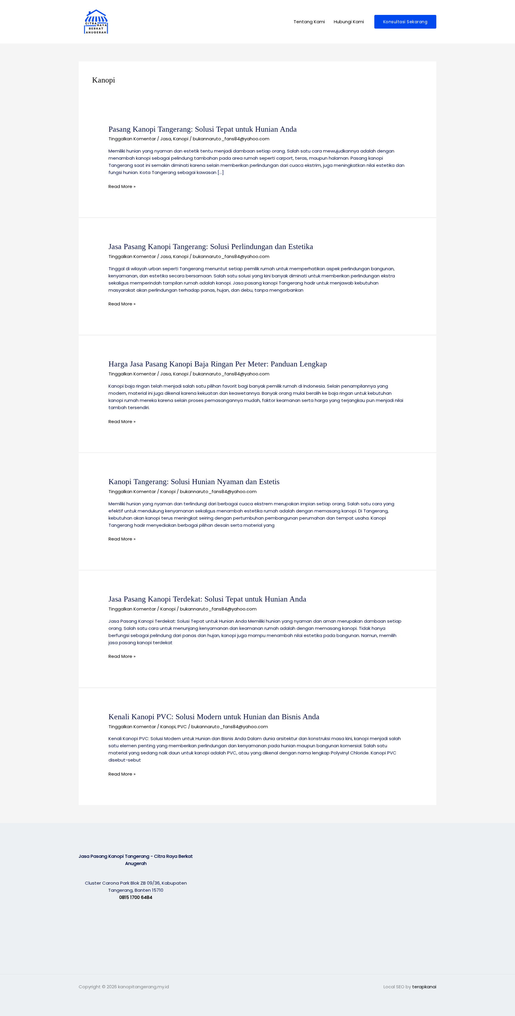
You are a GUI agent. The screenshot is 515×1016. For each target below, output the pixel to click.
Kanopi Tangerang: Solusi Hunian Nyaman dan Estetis (194, 481)
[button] (405, 22)
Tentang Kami (309, 21)
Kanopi (180, 139)
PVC (182, 726)
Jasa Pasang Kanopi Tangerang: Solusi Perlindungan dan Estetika (210, 246)
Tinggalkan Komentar (132, 139)
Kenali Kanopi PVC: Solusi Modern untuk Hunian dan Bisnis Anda (213, 716)
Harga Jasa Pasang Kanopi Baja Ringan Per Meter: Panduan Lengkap (217, 364)
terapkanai (424, 987)
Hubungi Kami (349, 21)
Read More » (122, 186)
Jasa (165, 139)
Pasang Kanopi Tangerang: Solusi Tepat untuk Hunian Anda (202, 129)
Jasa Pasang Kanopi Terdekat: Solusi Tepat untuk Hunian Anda (207, 599)
